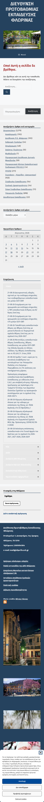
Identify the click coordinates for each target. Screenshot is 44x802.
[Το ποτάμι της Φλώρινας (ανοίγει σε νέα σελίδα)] (22, 687)
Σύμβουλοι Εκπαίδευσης (16, 181)
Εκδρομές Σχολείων (13, 142)
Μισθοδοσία (10, 153)
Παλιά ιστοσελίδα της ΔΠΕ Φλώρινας (19, 566)
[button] (40, 752)
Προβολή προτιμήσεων (22, 794)
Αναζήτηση (33, 111)
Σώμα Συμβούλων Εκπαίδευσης (18, 189)
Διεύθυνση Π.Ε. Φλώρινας (16, 138)
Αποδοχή (22, 781)
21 (27, 252)
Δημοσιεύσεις (9, 130)
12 (17, 248)
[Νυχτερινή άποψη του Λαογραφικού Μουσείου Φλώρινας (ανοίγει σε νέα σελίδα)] (22, 637)
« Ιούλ (21, 266)
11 (11, 248)
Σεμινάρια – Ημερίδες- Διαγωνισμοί (20, 175)
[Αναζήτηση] (6, 92)
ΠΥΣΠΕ (8, 171)
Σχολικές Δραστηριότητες (16, 185)
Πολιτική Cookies (21, 799)
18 (11, 252)
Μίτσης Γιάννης (22, 599)
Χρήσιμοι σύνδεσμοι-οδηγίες (15, 561)
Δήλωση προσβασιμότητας (15, 590)
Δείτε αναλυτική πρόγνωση (15, 514)
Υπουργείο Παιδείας (14, 193)
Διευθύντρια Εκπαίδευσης (14, 197)
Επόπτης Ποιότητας (13, 150)
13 (22, 248)
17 (6, 252)
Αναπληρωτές (11, 134)
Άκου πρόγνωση (11, 503)
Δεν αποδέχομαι (22, 787)
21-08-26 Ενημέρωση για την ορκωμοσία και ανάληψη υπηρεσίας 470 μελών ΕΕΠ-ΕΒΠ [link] (22, 319)
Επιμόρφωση (11, 146)
